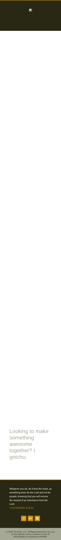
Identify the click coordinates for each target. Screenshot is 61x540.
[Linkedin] (37, 518)
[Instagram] (23, 518)
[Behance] (30, 518)
